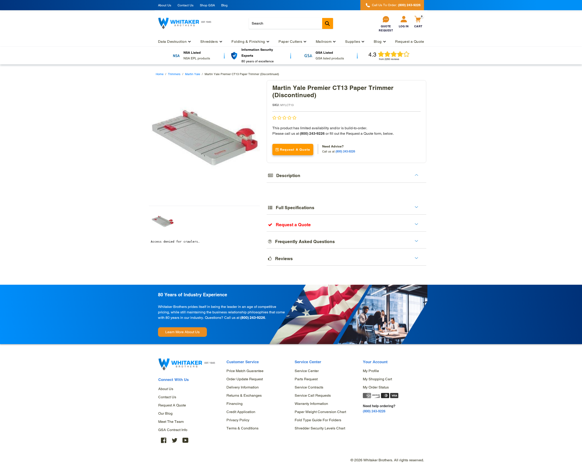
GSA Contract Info (172, 430)
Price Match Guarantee (244, 371)
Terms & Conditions (242, 428)
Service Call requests (313, 395)
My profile (371, 371)
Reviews (282, 258)
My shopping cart (377, 379)
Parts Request (306, 379)
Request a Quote (172, 405)
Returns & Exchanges (244, 395)
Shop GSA (207, 5)
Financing (234, 403)
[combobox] (291, 23)
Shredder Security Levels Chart (320, 428)
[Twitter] (174, 440)
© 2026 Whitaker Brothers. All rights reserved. (387, 460)
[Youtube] (185, 440)
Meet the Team (171, 421)
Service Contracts (309, 387)
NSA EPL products (196, 58)
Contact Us (185, 5)
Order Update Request (244, 379)
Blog (224, 5)
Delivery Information (242, 387)
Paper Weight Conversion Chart (320, 412)
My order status (376, 387)
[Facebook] (163, 440)
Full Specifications (293, 207)
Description (286, 175)
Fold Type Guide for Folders (318, 420)
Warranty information (311, 403)
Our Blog (165, 413)
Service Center (307, 371)
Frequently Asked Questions (303, 241)
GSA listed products (330, 58)
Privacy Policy (237, 420)
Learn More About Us (182, 332)
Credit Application (240, 412)
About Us (164, 5)
